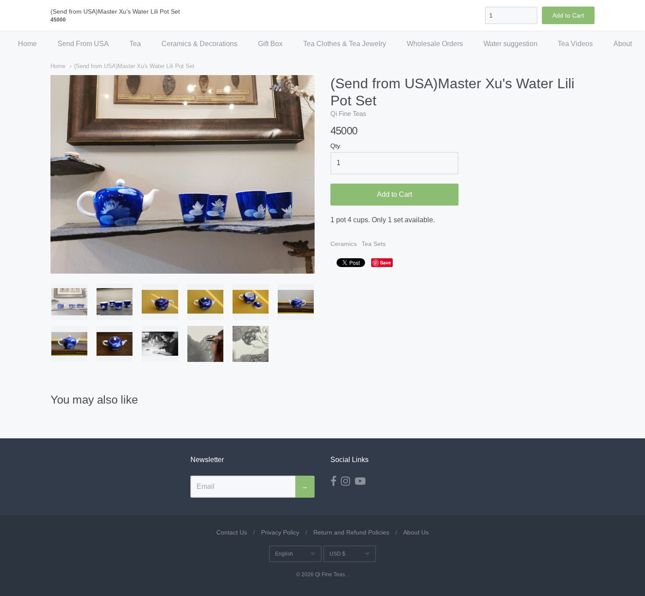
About (622, 43)
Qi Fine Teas (348, 113)
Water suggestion (511, 43)
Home (27, 43)
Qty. (335, 146)
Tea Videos (575, 43)
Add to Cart (394, 194)
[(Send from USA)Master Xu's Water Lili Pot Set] (69, 302)
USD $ (337, 554)
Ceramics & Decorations (199, 43)
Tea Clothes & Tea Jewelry (344, 43)
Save (385, 262)
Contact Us (231, 532)
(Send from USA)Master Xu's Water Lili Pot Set (134, 66)
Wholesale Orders (435, 43)
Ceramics (343, 243)
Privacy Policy (280, 532)
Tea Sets (374, 243)
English (284, 554)
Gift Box (270, 43)
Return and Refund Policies (351, 532)
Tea (135, 43)
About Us (416, 532)
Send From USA (83, 43)
